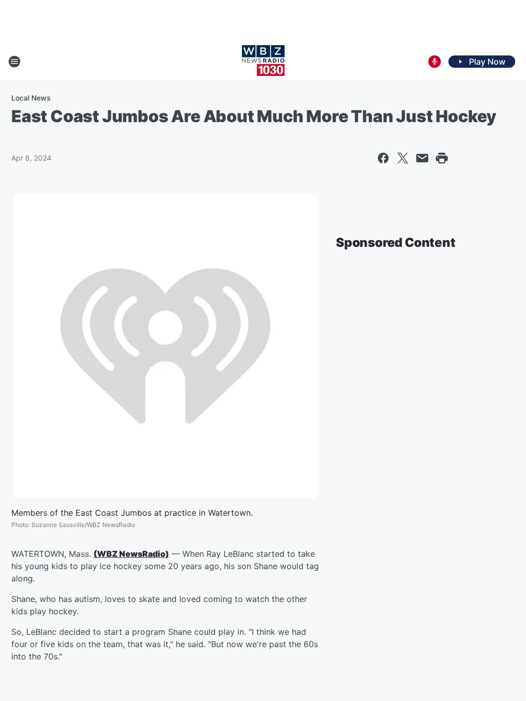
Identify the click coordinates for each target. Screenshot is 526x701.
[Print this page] (442, 158)
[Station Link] (263, 61)
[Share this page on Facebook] (383, 158)
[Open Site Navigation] (14, 61)
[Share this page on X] (403, 158)
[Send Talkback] (434, 61)
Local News (31, 97)
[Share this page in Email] (422, 158)
